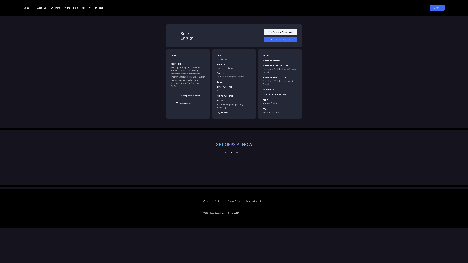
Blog (75, 7)
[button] (41, 8)
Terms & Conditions (255, 201)
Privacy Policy (234, 201)
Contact (218, 201)
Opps (26, 7)
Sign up (437, 7)
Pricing (67, 7)
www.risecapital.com (226, 68)
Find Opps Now (231, 151)
